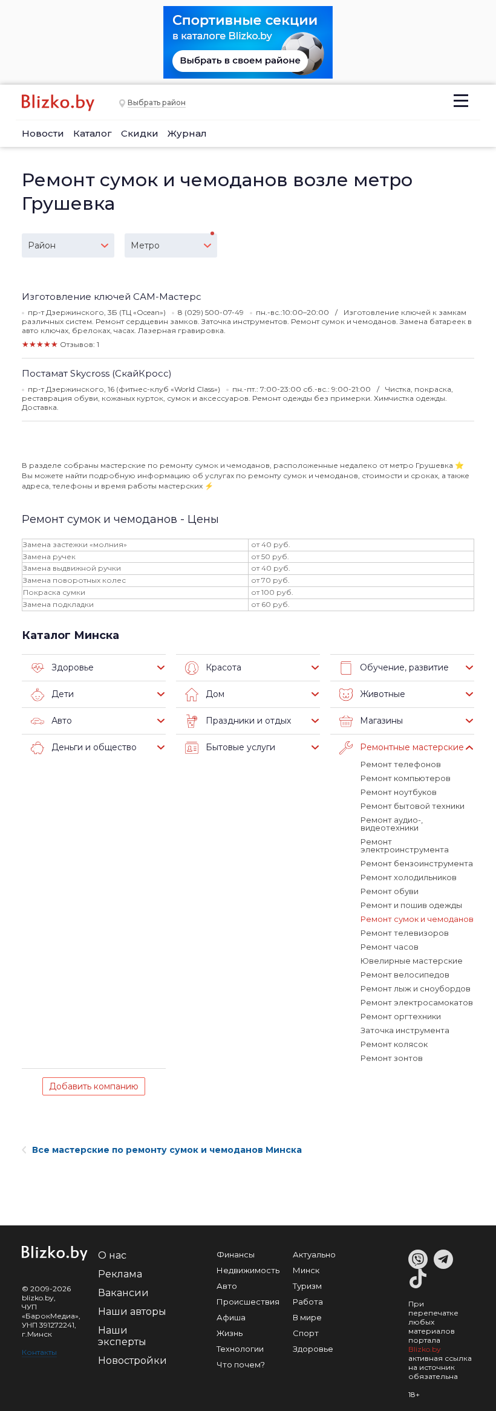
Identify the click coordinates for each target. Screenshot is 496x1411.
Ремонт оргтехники (401, 1016)
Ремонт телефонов (401, 764)
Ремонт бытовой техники (413, 806)
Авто (227, 1286)
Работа (308, 1301)
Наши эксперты (122, 1336)
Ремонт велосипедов (405, 974)
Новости (43, 133)
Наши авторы (132, 1311)
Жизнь (230, 1333)
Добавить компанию (94, 1086)
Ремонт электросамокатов (417, 1002)
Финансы (236, 1254)
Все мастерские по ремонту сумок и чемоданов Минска (167, 1149)
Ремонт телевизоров (405, 933)
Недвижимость (248, 1270)
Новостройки (132, 1360)
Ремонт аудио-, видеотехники (392, 823)
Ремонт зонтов (392, 1058)
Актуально (314, 1254)
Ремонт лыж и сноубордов (416, 988)
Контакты (39, 1352)
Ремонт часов (390, 947)
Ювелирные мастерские (412, 960)
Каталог (92, 133)
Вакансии (123, 1293)
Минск (306, 1270)
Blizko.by (424, 1349)
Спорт (306, 1333)
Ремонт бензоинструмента (417, 863)
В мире (307, 1317)
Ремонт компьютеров (406, 778)
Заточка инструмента (405, 1030)
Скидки (139, 133)
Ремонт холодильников (409, 877)
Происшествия (248, 1301)
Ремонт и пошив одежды (411, 905)
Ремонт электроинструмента (405, 845)
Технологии (240, 1349)
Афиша (231, 1317)
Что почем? (241, 1364)
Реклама (120, 1274)
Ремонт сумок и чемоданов (417, 919)
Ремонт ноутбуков (399, 792)
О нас (112, 1255)
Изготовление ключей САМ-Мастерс (111, 296)
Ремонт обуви (390, 891)
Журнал (187, 133)
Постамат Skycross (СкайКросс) (97, 373)
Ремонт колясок (394, 1044)
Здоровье (313, 1349)
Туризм (307, 1286)
